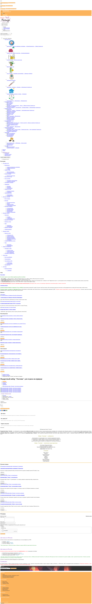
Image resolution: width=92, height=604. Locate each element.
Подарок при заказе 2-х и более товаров (8, 309)
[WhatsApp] (6, 410)
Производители (5, 594)
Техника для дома (8, 189)
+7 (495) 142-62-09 (6, 27)
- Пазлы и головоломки (11, 212)
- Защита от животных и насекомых (18, 46)
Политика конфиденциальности (8, 576)
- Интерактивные (32, 107)
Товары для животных (9, 127)
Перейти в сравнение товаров (10, 8)
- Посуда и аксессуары (17, 59)
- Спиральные (18, 110)
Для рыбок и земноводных (12, 131)
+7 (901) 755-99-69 (6, 28)
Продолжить (3, 5)
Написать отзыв (8, 393)
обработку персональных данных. (27, 570)
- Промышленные (23, 100)
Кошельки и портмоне (11, 112)
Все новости (2, 294)
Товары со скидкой (6, 595)
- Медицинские (24, 87)
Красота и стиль (10, 122)
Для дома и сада (7, 39)
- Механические (17, 116)
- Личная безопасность (30, 46)
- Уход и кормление (32, 129)
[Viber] (5, 410)
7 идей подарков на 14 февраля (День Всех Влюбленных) (11, 297)
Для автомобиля (10, 136)
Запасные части (10, 144)
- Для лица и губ (16, 122)
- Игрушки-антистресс (14, 105)
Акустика (6, 145)
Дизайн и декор (9, 53)
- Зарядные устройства (28, 73)
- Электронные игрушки (11, 205)
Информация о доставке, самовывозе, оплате (11, 575)
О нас (4, 574)
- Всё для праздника (16, 53)
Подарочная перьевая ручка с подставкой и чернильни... (11, 334)
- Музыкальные (9, 211)
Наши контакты (7, 155)
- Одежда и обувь (17, 129)
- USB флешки (9, 262)
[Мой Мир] (3, 410)
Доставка (4, 383)
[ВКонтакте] (0, 410)
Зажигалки (9, 110)
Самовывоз (5, 384)
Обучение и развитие (11, 107)
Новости (4, 149)
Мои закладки (5, 589)
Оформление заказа (11, 2)
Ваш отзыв (2, 521)
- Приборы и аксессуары (11, 238)
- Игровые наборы (25, 107)
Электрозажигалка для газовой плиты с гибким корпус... (11, 367)
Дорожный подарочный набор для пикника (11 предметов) (11, 468)
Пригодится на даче (10, 66)
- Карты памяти (9, 263)
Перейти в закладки (9, 5)
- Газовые (13, 110)
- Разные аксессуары (24, 129)
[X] (4, 410)
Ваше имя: (2, 517)
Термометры (9, 87)
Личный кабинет (6, 587)
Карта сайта (5, 581)
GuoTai (10, 396)
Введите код (3, 528)
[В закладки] (5, 474)
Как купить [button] (2, 274)
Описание (4, 381)
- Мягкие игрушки (26, 105)
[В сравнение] (6, 474)
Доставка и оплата (8, 154)
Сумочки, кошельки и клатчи (12, 124)
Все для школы (9, 103)
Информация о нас (6, 152)
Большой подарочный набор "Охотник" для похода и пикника (12, 495)
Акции (4, 150)
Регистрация (5, 15)
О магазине (7, 153)
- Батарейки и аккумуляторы (18, 73)
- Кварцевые (11, 116)
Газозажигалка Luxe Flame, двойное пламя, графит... (10, 360)
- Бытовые (14, 87)
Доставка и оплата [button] (4, 285)
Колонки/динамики (10, 147)
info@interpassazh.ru (6, 30)
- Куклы (21, 105)
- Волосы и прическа (31, 122)
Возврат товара (5, 582)
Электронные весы (10, 100)
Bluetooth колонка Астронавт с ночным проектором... (10, 342)
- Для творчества (18, 107)
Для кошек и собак (10, 129)
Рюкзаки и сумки (10, 114)
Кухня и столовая (10, 59)
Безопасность (9, 46)
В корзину (2, 322)
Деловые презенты (10, 119)
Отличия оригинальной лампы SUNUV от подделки (10, 303)
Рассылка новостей (6, 590)
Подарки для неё (8, 120)
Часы (8, 116)
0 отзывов (2, 393)
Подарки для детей (8, 101)
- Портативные (17, 100)
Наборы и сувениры (8, 227)
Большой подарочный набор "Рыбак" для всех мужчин (11, 504)
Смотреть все (40, 46)
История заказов (6, 588)
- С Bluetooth (16, 147)
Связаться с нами (6, 583)
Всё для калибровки (10, 134)
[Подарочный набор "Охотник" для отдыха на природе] (13, 386)
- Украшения (9, 239)
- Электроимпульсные (25, 110)
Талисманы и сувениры (11, 80)
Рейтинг (1, 525)
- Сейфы (36, 46)
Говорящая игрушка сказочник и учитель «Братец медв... (11, 318)
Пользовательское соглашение (8, 577)
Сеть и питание (9, 73)
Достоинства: (2, 522)
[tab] (46, 274)
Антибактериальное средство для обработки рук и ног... (11, 326)
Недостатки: (2, 523)
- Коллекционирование (25, 53)
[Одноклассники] (2, 410)
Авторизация (5, 14)
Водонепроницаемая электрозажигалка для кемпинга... (11, 353)
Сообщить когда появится (5, 408)
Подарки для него (8, 108)
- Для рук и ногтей (23, 122)
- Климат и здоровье (10, 191)
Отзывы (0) (5, 382)
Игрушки (8, 105)
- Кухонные (18, 87)
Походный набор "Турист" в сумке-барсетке (8, 477)
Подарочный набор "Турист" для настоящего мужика (10, 486)
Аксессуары (7, 132)
